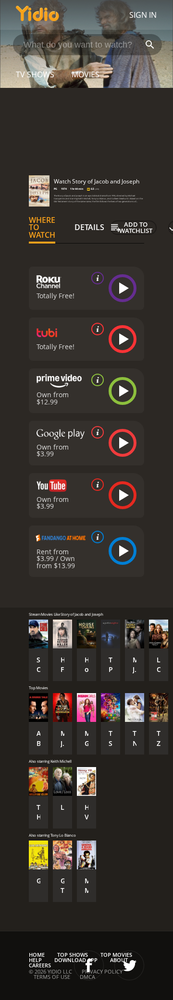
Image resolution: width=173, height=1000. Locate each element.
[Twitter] (129, 965)
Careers (40, 965)
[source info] (95, 278)
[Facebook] (89, 965)
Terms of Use (52, 976)
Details (89, 227)
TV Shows (35, 74)
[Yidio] (37, 15)
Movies (85, 74)
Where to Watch (42, 228)
